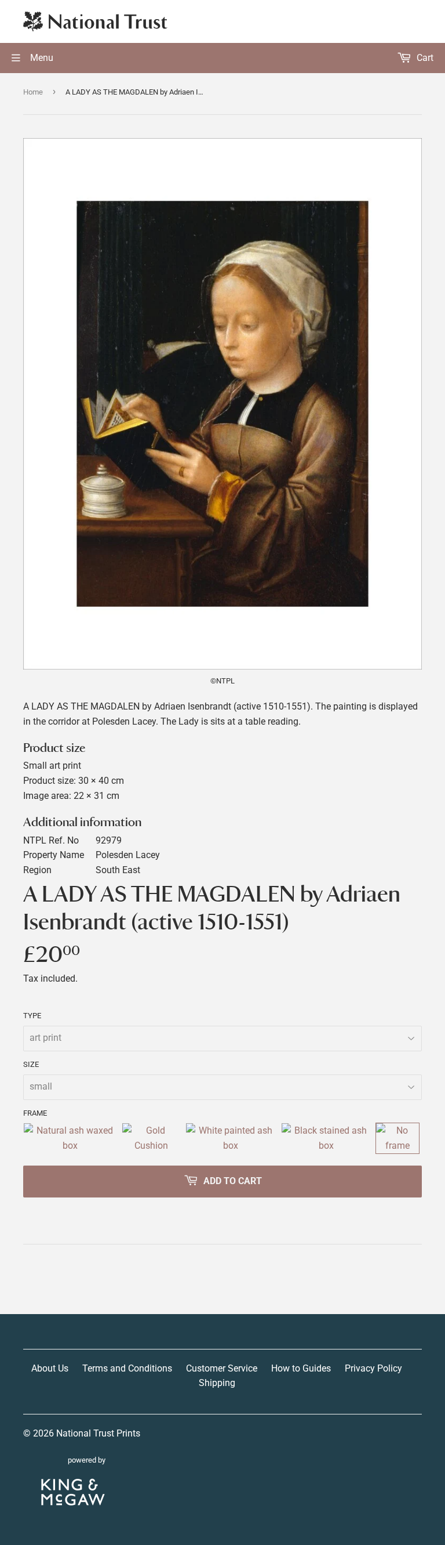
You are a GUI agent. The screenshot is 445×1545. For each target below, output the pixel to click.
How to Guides (301, 1368)
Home (33, 92)
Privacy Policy (373, 1368)
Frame (35, 1113)
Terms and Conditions (127, 1368)
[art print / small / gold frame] (151, 1138)
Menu (40, 57)
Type (32, 1015)
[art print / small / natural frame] (70, 1138)
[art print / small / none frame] (397, 1138)
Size (31, 1064)
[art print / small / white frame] (230, 1138)
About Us (49, 1368)
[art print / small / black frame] (326, 1138)
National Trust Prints (98, 1433)
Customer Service (221, 1368)
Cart (423, 57)
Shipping (217, 1382)
